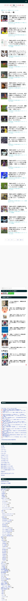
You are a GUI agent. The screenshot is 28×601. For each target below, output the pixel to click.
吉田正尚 (4, 557)
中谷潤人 (3, 566)
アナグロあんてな (5, 462)
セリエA (4, 501)
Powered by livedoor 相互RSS (9, 439)
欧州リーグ (4, 498)
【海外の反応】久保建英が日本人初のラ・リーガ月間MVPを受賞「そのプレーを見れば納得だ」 (17, 218)
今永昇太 (4, 546)
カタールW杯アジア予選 (7, 529)
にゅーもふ (3, 449)
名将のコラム (4, 584)
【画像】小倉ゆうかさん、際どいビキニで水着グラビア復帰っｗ (14, 421)
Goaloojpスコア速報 (5, 483)
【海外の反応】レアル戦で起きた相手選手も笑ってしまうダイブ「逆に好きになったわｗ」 (17, 174)
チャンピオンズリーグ (6, 507)
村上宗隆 (4, 551)
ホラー (3, 595)
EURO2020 (4, 526)
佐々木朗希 (4, 544)
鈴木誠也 (4, 549)
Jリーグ (3, 512)
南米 (2, 510)
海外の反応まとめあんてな (7, 467)
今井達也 (4, 554)
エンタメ (3, 577)
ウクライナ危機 (4, 579)
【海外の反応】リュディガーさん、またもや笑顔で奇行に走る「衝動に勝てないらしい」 (16, 151)
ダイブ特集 (22, 22)
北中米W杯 (18, 34)
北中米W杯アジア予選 (6, 520)
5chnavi (3, 475)
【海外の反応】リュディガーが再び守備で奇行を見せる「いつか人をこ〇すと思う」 (17, 229)
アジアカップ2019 (6, 532)
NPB (2, 562)
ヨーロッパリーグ (6, 509)
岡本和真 (4, 552)
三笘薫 (3, 492)
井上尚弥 (3, 565)
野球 (2, 537)
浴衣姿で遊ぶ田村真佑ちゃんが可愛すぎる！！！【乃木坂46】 (14, 414)
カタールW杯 (5, 523)
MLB (3, 540)
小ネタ (12, 57)
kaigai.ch (3, 471)
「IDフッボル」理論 (6, 586)
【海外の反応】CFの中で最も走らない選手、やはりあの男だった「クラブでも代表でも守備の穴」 (17, 42)
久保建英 (12, 212)
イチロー (4, 560)
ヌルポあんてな (4, 460)
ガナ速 (2, 446)
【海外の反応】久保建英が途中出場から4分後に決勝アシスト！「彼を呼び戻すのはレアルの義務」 (17, 208)
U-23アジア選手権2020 (7, 535)
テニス (2, 573)
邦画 (2, 592)
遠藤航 (3, 495)
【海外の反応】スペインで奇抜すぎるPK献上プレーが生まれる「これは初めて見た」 (17, 63)
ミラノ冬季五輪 (4, 570)
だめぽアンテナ (4, 455)
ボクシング (3, 563)
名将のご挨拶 (4, 583)
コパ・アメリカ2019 (6, 527)
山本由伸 (4, 543)
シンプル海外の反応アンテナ (8, 469)
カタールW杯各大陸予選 (7, 531)
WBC (3, 538)
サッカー (22, 45)
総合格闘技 (3, 572)
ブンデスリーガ (5, 503)
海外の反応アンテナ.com (7, 466)
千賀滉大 (4, 555)
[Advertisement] (14, 384)
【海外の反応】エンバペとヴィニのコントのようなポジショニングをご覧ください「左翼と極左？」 (17, 53)
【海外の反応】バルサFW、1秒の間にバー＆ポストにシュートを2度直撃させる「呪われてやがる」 (17, 74)
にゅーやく (3, 453)
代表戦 (12, 46)
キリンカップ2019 (6, 534)
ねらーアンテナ (4, 457)
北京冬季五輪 (4, 569)
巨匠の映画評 (4, 588)
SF (2, 598)
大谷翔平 (4, 541)
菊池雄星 (4, 559)
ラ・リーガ (13, 23)
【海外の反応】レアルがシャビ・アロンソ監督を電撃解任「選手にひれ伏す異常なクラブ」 (17, 84)
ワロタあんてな (4, 458)
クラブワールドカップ (6, 515)
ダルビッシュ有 (5, 548)
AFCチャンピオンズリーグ (7, 513)
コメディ (3, 599)
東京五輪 (4, 524)
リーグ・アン (5, 506)
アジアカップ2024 (6, 521)
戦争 (2, 593)
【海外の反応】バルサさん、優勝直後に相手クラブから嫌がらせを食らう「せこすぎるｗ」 (17, 118)
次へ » (21, 239)
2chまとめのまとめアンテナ (7, 473)
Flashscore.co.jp (5, 481)
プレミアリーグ (5, 499)
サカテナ (3, 447)
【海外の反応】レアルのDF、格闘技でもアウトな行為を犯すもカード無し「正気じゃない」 (17, 107)
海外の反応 (18, 22)
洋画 (2, 590)
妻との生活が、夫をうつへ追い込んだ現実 (9, 408)
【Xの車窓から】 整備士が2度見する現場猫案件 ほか (12, 409)
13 (17, 239)
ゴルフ (2, 576)
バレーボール (4, 574)
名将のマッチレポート (6, 587)
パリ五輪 (3, 568)
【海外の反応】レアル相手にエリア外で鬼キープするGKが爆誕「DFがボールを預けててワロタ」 (17, 128)
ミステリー (4, 596)
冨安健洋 (3, 493)
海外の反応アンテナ (5, 464)
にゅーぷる (3, 451)
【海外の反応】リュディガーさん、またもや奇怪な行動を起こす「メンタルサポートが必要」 (17, 185)
